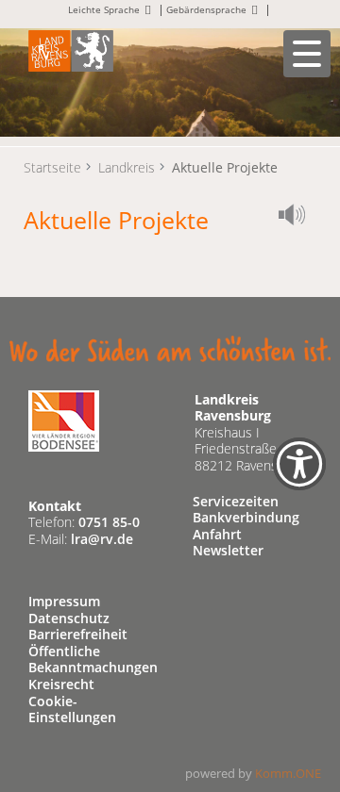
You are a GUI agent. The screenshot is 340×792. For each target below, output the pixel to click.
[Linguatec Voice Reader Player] (297, 218)
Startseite (52, 167)
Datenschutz (69, 618)
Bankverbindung (246, 517)
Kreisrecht (61, 684)
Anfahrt (217, 534)
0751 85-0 (109, 522)
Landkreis (126, 167)
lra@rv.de (102, 539)
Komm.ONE (288, 773)
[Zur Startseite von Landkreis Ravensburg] (70, 49)
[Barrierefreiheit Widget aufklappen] (299, 477)
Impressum (64, 601)
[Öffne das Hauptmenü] (307, 53)
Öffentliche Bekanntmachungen (93, 659)
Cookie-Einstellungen (72, 709)
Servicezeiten (236, 501)
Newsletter (228, 550)
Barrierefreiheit (78, 634)
